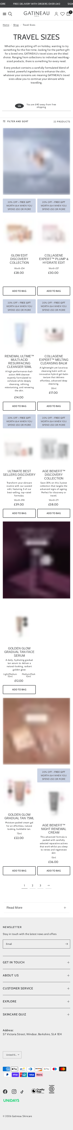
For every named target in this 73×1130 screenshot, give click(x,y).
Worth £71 (54, 500)
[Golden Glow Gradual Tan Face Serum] (19, 626)
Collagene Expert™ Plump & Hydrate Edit (54, 259)
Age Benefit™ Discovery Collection (53, 475)
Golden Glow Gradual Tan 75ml (19, 816)
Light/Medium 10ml (10, 675)
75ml (19, 833)
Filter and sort (17, 121)
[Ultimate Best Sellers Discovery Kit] (19, 449)
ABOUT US (11, 975)
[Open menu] (3, 13)
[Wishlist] (62, 14)
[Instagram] (16, 1092)
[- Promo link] (36, 161)
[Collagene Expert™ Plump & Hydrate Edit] (53, 233)
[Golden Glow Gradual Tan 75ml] (19, 792)
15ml (53, 857)
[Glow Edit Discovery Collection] (19, 233)
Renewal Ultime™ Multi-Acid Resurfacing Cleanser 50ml (19, 362)
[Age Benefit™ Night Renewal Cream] (53, 803)
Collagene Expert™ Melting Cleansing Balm (53, 360)
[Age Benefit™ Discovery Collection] (53, 449)
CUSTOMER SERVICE (18, 988)
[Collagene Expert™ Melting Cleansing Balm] (53, 334)
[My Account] (56, 14)
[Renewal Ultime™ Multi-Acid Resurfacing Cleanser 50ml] (19, 334)
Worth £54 (19, 268)
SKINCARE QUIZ (14, 1014)
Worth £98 (19, 500)
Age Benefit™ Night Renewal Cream (53, 829)
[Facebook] (7, 1092)
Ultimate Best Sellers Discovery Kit (19, 475)
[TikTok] (25, 1092)
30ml (53, 388)
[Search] (9, 14)
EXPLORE (9, 1001)
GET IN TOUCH (14, 962)
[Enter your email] (66, 944)
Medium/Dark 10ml (28, 675)
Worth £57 (54, 268)
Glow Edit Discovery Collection (19, 259)
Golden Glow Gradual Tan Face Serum (19, 652)
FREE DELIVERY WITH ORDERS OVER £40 (46, 4)
